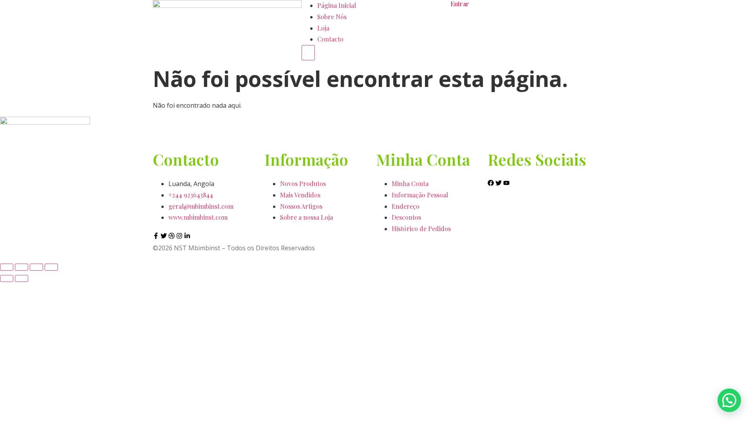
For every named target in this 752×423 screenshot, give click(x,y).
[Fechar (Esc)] (51, 267)
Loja (323, 28)
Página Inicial (336, 5)
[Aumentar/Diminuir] (6, 267)
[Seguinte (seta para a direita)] (21, 278)
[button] (729, 400)
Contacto (330, 39)
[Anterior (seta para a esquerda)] (6, 278)
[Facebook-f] (156, 236)
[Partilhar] (36, 267)
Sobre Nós (332, 17)
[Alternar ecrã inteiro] (21, 267)
